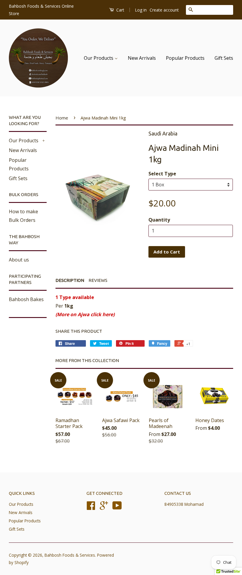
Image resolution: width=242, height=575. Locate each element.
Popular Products (185, 58)
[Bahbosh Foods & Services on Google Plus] (103, 507)
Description (69, 280)
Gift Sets (224, 58)
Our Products (99, 58)
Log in (141, 10)
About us (19, 259)
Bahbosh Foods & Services (70, 555)
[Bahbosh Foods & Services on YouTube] (117, 507)
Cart (119, 10)
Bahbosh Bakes (26, 299)
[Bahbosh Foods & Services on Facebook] (90, 507)
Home (61, 118)
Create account (164, 10)
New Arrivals (142, 58)
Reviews (98, 280)
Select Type (162, 173)
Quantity (159, 220)
